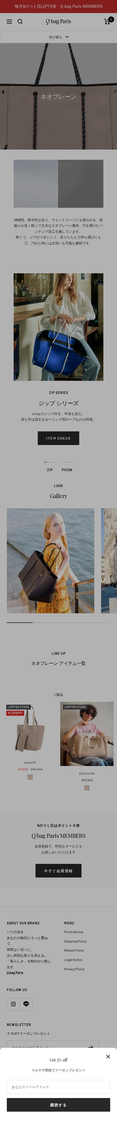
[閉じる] (108, 1057)
